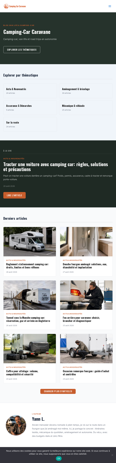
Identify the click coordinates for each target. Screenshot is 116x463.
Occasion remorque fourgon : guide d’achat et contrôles (86, 372)
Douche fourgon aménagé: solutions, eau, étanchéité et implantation (85, 265)
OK (58, 458)
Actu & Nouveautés (13, 159)
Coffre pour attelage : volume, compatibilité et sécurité (22, 372)
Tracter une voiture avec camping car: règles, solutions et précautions (55, 167)
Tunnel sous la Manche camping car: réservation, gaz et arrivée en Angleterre (28, 319)
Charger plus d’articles (58, 391)
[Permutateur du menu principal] (110, 6)
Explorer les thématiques (21, 49)
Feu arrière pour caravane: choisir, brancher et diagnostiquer (81, 319)
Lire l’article (14, 195)
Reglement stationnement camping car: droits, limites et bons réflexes (27, 265)
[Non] (112, 455)
